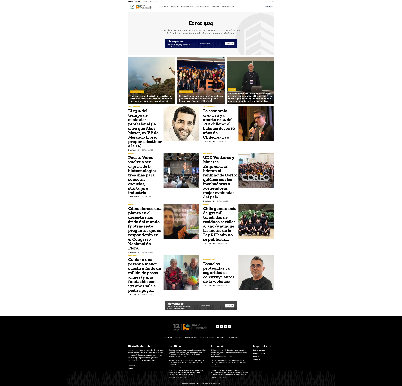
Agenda (131, 153)
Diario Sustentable (134, 150)
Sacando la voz (209, 259)
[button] (238, 7)
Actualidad (207, 153)
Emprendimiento (209, 107)
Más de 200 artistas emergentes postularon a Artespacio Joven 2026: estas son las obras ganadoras (186, 362)
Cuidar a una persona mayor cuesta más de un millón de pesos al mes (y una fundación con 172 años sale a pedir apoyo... (144, 275)
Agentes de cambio (137, 92)
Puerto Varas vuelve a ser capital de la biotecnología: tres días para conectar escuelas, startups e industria (142, 175)
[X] (270, 1)
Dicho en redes (134, 107)
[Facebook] (265, 1)
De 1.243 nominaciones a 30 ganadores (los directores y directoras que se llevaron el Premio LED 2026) (229, 362)
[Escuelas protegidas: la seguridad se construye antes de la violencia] (256, 272)
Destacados (173, 357)
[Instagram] (267, 1)
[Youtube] (272, 1)
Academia (232, 89)
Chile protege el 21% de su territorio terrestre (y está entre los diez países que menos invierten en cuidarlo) (229, 352)
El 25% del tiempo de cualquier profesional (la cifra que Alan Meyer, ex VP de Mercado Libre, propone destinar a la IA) (145, 128)
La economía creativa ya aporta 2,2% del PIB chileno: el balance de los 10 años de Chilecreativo (219, 124)
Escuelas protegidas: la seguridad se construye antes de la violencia (218, 272)
